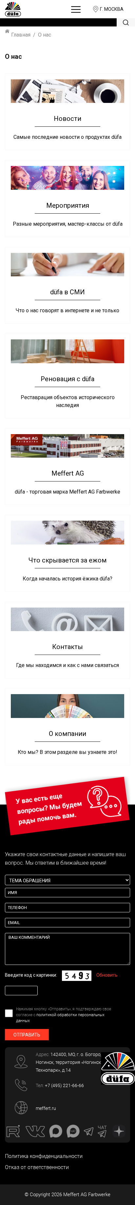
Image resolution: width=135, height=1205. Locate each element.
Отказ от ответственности (37, 1167)
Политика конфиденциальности (44, 1156)
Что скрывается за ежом (67, 560)
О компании (67, 734)
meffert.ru (46, 1108)
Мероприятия (67, 205)
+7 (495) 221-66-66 (64, 1085)
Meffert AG (67, 473)
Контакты (67, 647)
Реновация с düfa (67, 379)
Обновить (107, 975)
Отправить (26, 1034)
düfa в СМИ (67, 292)
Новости (67, 118)
